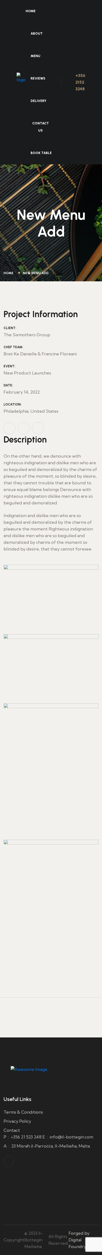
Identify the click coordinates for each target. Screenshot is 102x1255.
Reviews (38, 78)
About (37, 34)
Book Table (41, 153)
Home (31, 11)
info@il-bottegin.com (71, 1137)
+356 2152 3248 (80, 82)
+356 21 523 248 (26, 1137)
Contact (12, 1130)
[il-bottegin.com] (21, 81)
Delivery (38, 101)
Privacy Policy (17, 1121)
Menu (35, 56)
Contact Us (40, 127)
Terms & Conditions (23, 1112)
